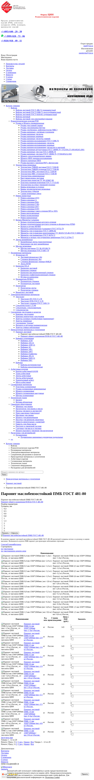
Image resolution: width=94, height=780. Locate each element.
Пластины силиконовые (26, 387)
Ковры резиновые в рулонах (32, 187)
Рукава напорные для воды (32, 134)
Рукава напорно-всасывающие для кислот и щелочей (43, 147)
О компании (11, 72)
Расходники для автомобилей (23, 433)
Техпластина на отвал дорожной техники (38, 185)
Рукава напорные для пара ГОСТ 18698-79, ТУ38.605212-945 (46, 154)
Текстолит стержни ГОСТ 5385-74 (35, 303)
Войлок (14, 108)
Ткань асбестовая (23, 373)
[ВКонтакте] (6, 767)
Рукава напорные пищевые (32, 136)
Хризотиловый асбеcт (25, 380)
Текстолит (20, 297)
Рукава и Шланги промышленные (30, 123)
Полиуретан (21, 286)
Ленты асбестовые (23, 376)
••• (12, 439)
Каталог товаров (13, 106)
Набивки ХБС (26, 360)
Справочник (11, 81)
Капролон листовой (29, 268)
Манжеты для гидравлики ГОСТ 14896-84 (38, 231)
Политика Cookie (52, 777)
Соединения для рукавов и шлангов (26, 312)
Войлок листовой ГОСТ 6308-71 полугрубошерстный (38, 112)
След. (20, 742)
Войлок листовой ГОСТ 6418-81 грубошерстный (36, 114)
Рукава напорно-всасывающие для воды (37, 143)
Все (32, 742)
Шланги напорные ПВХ (31, 161)
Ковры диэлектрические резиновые (35, 189)
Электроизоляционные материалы (25, 294)
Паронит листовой (23, 332)
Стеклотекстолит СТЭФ (26, 305)
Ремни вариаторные (29, 218)
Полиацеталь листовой (30, 283)
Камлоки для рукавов (25, 314)
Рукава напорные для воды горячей (35, 139)
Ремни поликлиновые (30, 215)
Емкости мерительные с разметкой (30, 422)
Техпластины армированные (33, 176)
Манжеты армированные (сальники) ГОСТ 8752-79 (42, 229)
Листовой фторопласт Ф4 (31, 257)
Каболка (19, 363)
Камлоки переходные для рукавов (30, 316)
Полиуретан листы (28, 288)
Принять (85, 774)
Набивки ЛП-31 (27, 356)
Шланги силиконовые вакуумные (30, 393)
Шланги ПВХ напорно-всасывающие (36, 158)
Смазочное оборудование (21, 404)
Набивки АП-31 (27, 343)
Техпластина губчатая (30, 191)
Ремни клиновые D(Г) (30, 207)
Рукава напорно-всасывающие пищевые (37, 145)
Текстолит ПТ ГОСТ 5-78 (31, 299)
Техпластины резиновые (26, 165)
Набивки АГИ (27, 341)
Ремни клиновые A (29, 200)
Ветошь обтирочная (24, 402)
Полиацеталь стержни (30, 281)
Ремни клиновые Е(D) (30, 209)
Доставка (10, 68)
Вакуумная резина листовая (32, 178)
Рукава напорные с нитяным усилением (37, 132)
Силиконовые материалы (21, 384)
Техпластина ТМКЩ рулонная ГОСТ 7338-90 (40, 169)
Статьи (9, 79)
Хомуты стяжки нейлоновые (28, 327)
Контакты (10, 66)
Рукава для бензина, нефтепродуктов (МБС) (39, 130)
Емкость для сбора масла (26, 424)
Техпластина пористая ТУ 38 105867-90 (37, 180)
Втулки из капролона (29, 277)
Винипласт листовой (24, 292)
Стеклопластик (22, 310)
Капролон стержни (28, 270)
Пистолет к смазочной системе (28, 426)
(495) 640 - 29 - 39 (11, 31)
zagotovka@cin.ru (86, 53)
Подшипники (21, 435)
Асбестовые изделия (19, 369)
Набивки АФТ (27, 352)
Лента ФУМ (26, 264)
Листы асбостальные (24, 378)
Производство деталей (15, 64)
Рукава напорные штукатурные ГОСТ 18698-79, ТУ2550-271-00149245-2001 (52, 150)
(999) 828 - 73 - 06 (14, 36)
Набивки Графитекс (29, 354)
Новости (9, 75)
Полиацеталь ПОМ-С (25, 279)
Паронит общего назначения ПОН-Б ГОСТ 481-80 (42, 336)
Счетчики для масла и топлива (28, 428)
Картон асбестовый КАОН (27, 371)
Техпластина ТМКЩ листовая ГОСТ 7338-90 (40, 167)
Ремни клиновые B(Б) (30, 202)
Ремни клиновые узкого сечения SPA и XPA (39, 211)
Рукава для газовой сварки (32, 125)
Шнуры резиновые (23, 246)
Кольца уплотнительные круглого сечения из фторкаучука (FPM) (48, 224)
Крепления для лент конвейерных (35, 244)
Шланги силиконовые (25, 391)
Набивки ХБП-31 (28, 358)
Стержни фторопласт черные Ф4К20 (36, 262)
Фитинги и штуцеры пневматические (31, 325)
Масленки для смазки (25, 415)
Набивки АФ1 (26, 349)
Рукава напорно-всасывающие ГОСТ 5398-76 (40, 141)
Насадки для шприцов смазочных (30, 420)
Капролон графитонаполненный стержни (38, 275)
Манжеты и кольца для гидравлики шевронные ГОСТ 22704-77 (47, 237)
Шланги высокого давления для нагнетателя (34, 431)
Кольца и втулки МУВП (31, 226)
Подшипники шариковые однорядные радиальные (42, 437)
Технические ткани (19, 398)
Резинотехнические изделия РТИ (25, 121)
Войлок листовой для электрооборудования (34, 119)
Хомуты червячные (24, 321)
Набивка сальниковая (25, 338)
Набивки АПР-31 (28, 345)
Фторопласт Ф (22, 255)
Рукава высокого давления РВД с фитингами (39, 163)
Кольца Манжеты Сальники (27, 220)
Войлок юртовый (23, 117)
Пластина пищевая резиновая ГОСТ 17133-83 (40, 182)
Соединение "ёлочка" (25, 323)
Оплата (9, 70)
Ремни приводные (23, 196)
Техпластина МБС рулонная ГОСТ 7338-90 (39, 174)
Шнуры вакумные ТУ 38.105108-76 (35, 248)
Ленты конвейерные (24, 240)
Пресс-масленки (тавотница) (28, 413)
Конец (26, 742)
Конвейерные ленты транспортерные (36, 242)
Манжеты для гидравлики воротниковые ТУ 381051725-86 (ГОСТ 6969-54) (52, 233)
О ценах (9, 77)
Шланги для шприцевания (27, 417)
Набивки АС (26, 347)
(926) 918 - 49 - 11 (11, 40)
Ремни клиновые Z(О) (30, 198)
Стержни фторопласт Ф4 (31, 259)
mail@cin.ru (88, 46)
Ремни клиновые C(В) (30, 204)
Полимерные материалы (21, 253)
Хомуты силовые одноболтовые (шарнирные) (35, 319)
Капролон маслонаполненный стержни (37, 273)
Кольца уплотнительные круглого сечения (38, 222)
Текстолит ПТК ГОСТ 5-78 (32, 301)
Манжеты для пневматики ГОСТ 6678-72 (38, 235)
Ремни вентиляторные (30, 213)
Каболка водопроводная (31, 365)
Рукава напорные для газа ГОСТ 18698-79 (38, 152)
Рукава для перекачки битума (33, 128)
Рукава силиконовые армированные (31, 389)
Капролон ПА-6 (22, 266)
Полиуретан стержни (29, 290)
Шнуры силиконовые (25, 395)
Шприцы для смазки (24, 406)
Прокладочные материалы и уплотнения (28, 330)
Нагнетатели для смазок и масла (29, 409)
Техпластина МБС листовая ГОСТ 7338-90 (38, 172)
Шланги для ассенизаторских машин (36, 156)
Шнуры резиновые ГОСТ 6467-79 (35, 251)
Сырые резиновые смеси (31, 193)
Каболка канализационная (32, 367)
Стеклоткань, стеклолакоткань (28, 308)
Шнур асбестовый (23, 382)
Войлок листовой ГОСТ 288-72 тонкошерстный (36, 110)
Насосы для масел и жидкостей (29, 411)
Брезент (19, 400)
